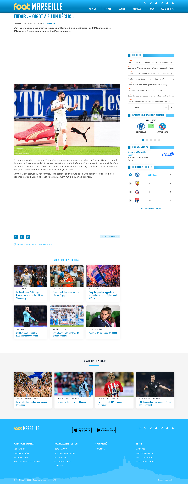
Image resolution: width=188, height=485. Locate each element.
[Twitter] (145, 3)
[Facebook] (140, 3)
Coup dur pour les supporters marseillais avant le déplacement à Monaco (103, 295)
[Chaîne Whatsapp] (162, 3)
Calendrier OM (21, 457)
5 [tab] (159, 140)
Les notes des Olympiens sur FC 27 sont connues (66, 334)
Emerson (58, 465)
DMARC (54, 480)
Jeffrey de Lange (63, 461)
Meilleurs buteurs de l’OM (27, 461)
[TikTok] (156, 3)
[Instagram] (151, 3)
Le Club (122, 8)
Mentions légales (145, 461)
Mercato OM (19, 449)
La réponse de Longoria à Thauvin (71, 402)
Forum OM (100, 449)
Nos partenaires (144, 453)
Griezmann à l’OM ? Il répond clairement (110, 403)
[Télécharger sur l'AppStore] (167, 3)
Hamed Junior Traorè (64, 453)
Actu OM (93, 8)
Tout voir (134, 107)
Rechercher (166, 8)
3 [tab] (151, 140)
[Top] (181, 479)
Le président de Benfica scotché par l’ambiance (31, 403)
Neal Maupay (60, 449)
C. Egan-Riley (60, 457)
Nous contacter (144, 457)
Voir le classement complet (151, 208)
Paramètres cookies (166, 480)
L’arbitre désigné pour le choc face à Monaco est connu (29, 334)
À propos (140, 449)
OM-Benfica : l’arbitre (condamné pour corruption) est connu (155, 403)
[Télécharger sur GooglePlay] (173, 3)
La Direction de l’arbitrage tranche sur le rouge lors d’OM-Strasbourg (29, 295)
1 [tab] (143, 140)
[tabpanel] (151, 128)
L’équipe (107, 8)
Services (137, 8)
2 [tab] (147, 140)
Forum (151, 8)
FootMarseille (49, 23)
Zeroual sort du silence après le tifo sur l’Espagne (66, 293)
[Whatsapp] (28, 237)
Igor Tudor (37, 244)
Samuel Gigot (48, 244)
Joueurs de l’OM (21, 453)
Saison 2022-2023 (24, 244)
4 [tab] (155, 140)
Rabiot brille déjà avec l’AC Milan (103, 332)
